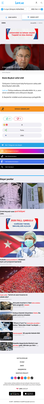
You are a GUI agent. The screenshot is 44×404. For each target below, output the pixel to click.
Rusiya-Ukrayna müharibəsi (14, 9)
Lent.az (5, 90)
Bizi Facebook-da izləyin (11, 161)
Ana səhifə (33, 23)
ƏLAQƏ (22, 362)
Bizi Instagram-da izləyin (12, 151)
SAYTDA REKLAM (22, 358)
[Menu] (3, 3)
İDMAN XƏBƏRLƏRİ (22, 109)
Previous (2, 9)
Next (42, 9)
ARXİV (22, 366)
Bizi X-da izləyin (9, 167)
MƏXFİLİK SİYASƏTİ (22, 373)
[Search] (41, 3)
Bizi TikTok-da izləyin (11, 156)
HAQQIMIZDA (22, 369)
